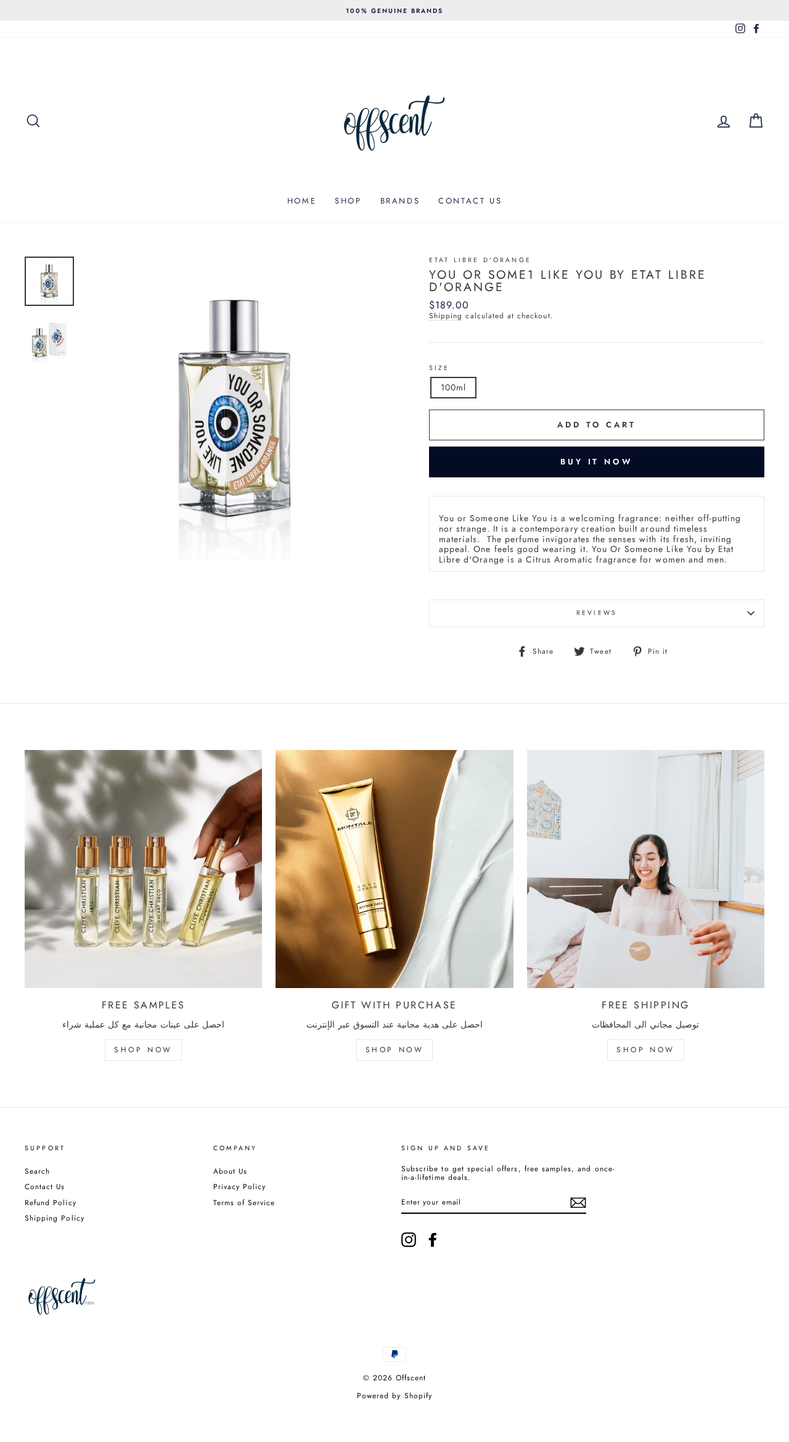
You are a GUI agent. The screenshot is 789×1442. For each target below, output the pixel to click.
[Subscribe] (578, 1202)
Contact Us (45, 1186)
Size (439, 369)
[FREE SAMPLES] (143, 868)
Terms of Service (244, 1202)
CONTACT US (470, 201)
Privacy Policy (239, 1186)
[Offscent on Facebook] (432, 1239)
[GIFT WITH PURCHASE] (394, 868)
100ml (453, 387)
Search (37, 1171)
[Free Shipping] (645, 868)
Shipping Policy (54, 1218)
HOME (301, 201)
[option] (394, 10)
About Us (230, 1171)
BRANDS (400, 201)
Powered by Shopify (394, 1395)
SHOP (348, 201)
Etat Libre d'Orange (480, 260)
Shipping (445, 316)
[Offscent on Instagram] (408, 1239)
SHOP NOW (143, 1049)
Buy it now (596, 462)
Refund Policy (50, 1202)
